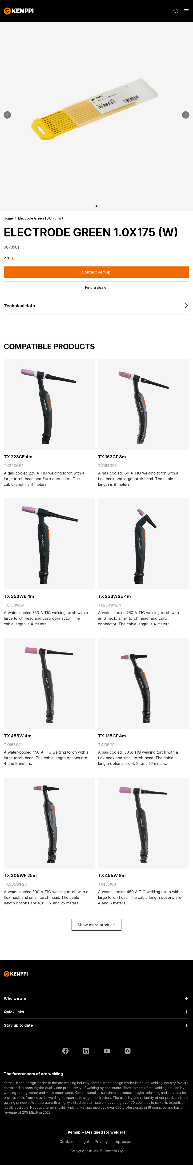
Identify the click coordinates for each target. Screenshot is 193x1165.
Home (8, 218)
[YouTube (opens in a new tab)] (107, 1051)
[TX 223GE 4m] (49, 404)
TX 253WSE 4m (114, 596)
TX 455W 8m (112, 875)
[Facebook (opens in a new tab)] (65, 1051)
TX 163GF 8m (112, 456)
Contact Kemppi (96, 272)
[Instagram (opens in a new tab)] (127, 1051)
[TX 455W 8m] (144, 823)
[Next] (185, 115)
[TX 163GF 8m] (144, 404)
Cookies (67, 1141)
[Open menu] (186, 11)
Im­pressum (123, 1141)
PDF (7, 258)
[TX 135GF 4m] (144, 683)
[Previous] (7, 115)
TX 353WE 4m (19, 596)
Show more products (96, 924)
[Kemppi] (19, 11)
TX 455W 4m (18, 735)
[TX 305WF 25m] (49, 823)
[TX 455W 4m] (49, 683)
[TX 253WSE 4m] (144, 544)
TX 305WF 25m (20, 875)
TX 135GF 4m (112, 735)
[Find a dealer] (96, 287)
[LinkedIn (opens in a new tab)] (86, 1051)
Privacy (101, 1141)
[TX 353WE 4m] (49, 544)
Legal (84, 1141)
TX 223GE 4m (18, 456)
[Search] (176, 11)
